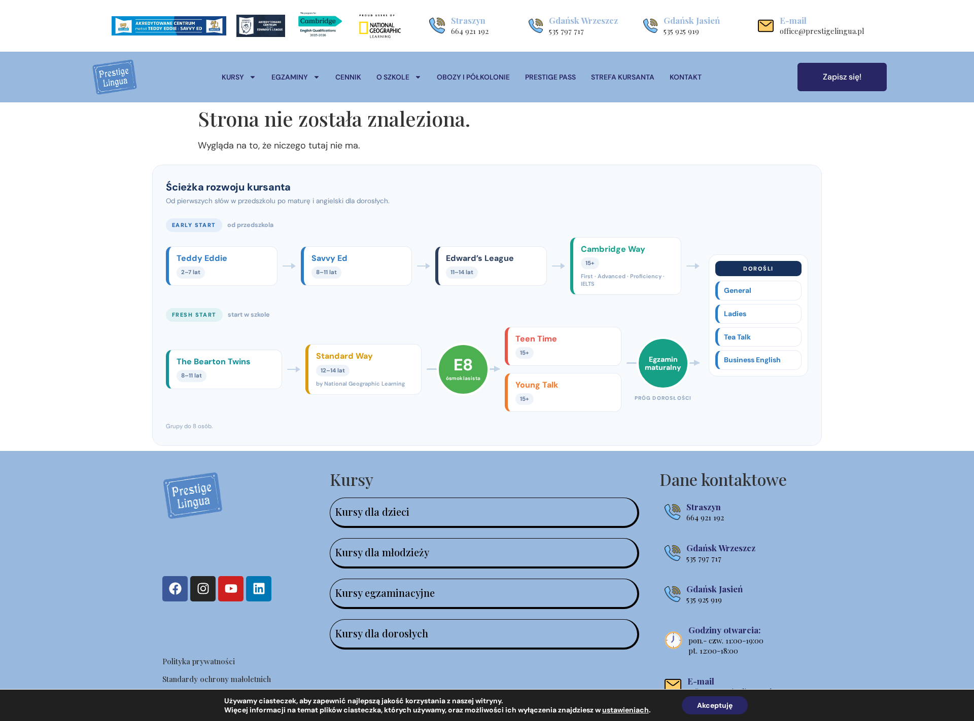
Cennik (348, 77)
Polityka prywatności (198, 661)
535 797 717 (566, 31)
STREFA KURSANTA (622, 77)
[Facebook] (175, 588)
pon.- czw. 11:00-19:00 (725, 640)
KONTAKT (686, 77)
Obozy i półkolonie (473, 77)
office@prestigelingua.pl (822, 31)
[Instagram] (203, 588)
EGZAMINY (289, 77)
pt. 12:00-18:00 (713, 651)
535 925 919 (681, 31)
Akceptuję (715, 705)
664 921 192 (470, 31)
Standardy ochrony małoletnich (216, 679)
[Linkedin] (258, 588)
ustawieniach (625, 709)
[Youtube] (231, 588)
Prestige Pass (550, 77)
